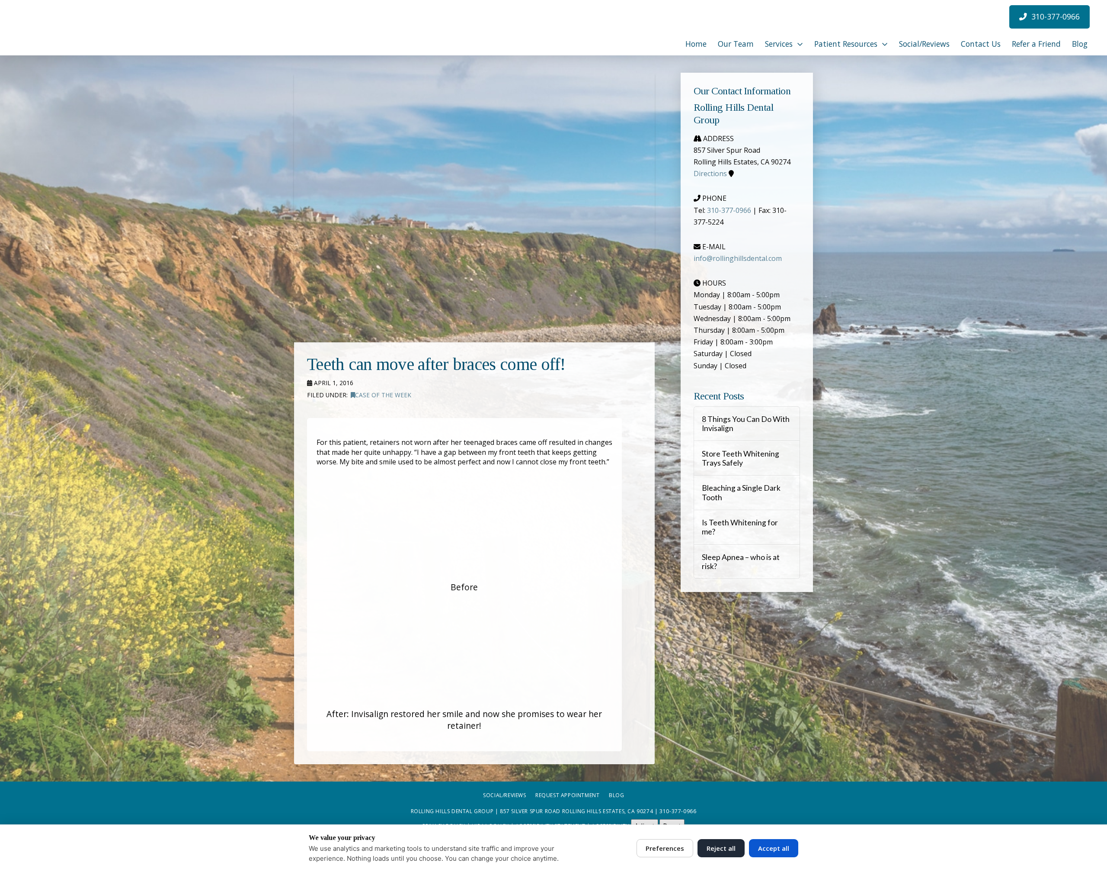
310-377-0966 (729, 210)
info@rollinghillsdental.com (738, 258)
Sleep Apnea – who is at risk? (741, 562)
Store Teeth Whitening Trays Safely (740, 458)
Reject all (721, 848)
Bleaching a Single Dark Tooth (741, 492)
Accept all (773, 848)
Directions (710, 173)
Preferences (665, 848)
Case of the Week (383, 395)
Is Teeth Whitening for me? (740, 527)
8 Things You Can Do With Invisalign (746, 424)
